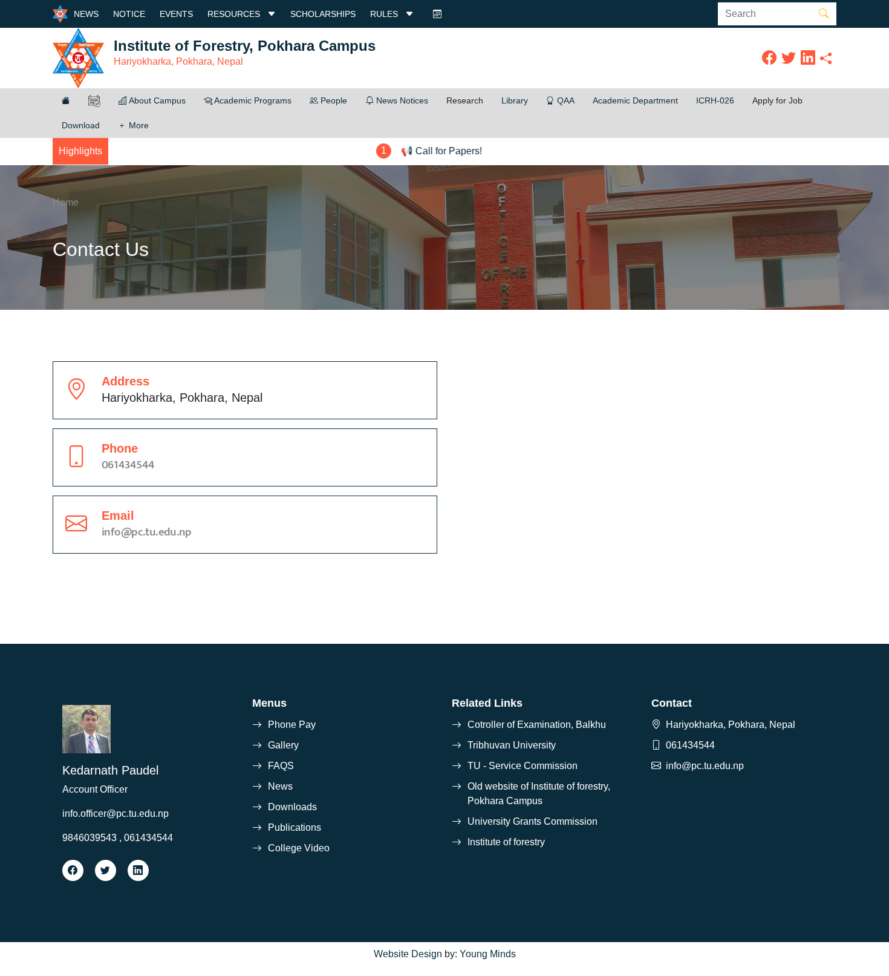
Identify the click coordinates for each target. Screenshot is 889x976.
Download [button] (81, 125)
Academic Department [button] (635, 100)
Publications (294, 827)
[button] (66, 100)
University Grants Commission (532, 821)
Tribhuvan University (511, 745)
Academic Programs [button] (251, 100)
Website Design (408, 954)
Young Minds (488, 954)
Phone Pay (292, 724)
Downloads (292, 807)
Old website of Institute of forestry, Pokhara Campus (538, 793)
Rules (385, 14)
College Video (299, 848)
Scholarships (323, 14)
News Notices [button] (401, 100)
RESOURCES (234, 14)
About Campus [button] (156, 100)
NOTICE (129, 14)
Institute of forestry (506, 842)
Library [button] (514, 100)
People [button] (332, 100)
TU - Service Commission (522, 766)
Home (66, 202)
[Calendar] (437, 14)
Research (464, 100)
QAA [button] (565, 100)
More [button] (137, 125)
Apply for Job (777, 100)
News (280, 786)
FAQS (281, 766)
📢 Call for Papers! (417, 151)
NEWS (86, 14)
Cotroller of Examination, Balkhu (536, 724)
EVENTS (176, 14)
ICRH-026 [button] (715, 100)
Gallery (283, 745)
